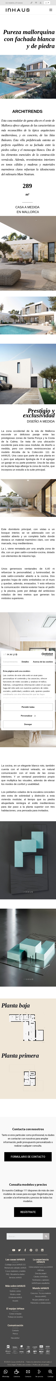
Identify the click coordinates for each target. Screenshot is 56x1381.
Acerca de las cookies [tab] (43, 662)
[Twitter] (19, 1250)
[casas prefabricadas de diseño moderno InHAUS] (17, 10)
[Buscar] (46, 1236)
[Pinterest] (31, 1250)
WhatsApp (5, 1376)
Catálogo (50, 1376)
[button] (28, 1212)
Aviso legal (11, 1364)
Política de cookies (24, 1364)
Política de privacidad (41, 1364)
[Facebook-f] (25, 1250)
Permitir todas (28, 707)
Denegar (28, 724)
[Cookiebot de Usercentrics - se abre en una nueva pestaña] (41, 654)
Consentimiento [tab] (10, 662)
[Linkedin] (42, 1250)
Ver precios (39, 1376)
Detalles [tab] (25, 662)
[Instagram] (36, 1250)
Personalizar (26, 715)
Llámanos (17, 1376)
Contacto (28, 1376)
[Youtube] (13, 1250)
